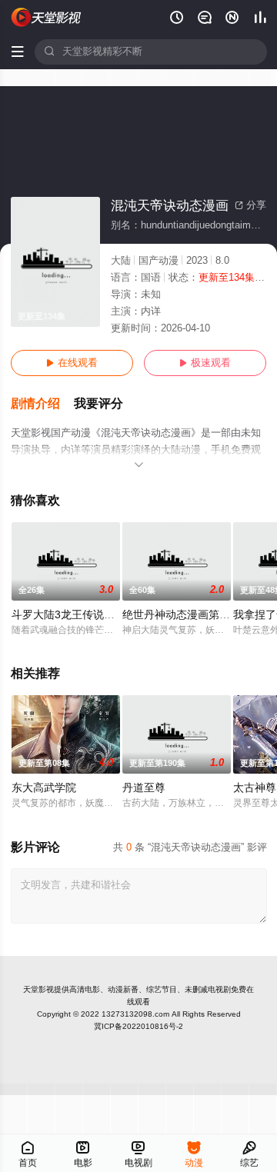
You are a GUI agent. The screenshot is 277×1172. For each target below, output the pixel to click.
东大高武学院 (44, 788)
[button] (42, 404)
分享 (250, 205)
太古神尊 (254, 788)
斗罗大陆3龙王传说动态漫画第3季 (93, 615)
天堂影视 (38, 989)
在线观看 (72, 363)
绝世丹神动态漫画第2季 (179, 615)
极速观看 (205, 363)
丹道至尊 (143, 788)
